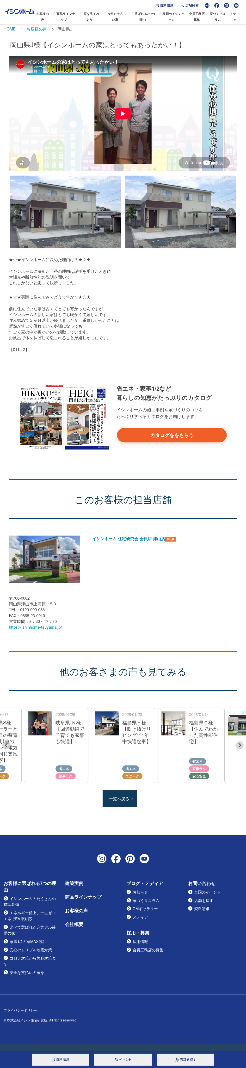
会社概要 (74, 924)
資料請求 (166, 5)
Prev (15, 212)
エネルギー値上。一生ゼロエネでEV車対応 (30, 915)
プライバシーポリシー (20, 1010)
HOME (10, 29)
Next (231, 212)
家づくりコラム (146, 900)
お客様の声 (36, 29)
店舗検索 (192, 5)
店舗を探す (203, 900)
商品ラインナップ (83, 897)
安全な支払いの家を (27, 972)
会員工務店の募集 (148, 950)
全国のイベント (207, 892)
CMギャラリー (145, 908)
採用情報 (140, 941)
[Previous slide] (6, 745)
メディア (140, 917)
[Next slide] (239, 745)
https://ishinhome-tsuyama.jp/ (35, 627)
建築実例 (74, 883)
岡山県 (170, 539)
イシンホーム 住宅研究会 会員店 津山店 (128, 538)
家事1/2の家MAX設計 (28, 941)
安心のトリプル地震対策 (31, 950)
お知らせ (140, 892)
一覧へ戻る (119, 798)
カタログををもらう (172, 434)
